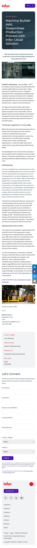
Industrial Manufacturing (12, 346)
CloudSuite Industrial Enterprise (14, 354)
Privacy (6, 533)
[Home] (6, 5)
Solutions (7, 512)
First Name (5, 388)
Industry (4, 447)
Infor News (11, 16)
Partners (6, 524)
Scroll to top (31, 484)
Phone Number (7, 428)
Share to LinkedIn (34, 266)
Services (6, 520)
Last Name (5, 398)
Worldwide (7, 364)
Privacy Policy (29, 471)
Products (7, 509)
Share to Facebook (34, 271)
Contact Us (9, 491)
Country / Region (7, 437)
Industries (7, 505)
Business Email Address (9, 408)
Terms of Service (8, 472)
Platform (7, 516)
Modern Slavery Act (21, 533)
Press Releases (9, 338)
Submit (6, 458)
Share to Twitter (34, 276)
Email (34, 281)
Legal (12, 533)
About (6, 528)
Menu (28, 6)
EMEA (6, 362)
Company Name (7, 418)
